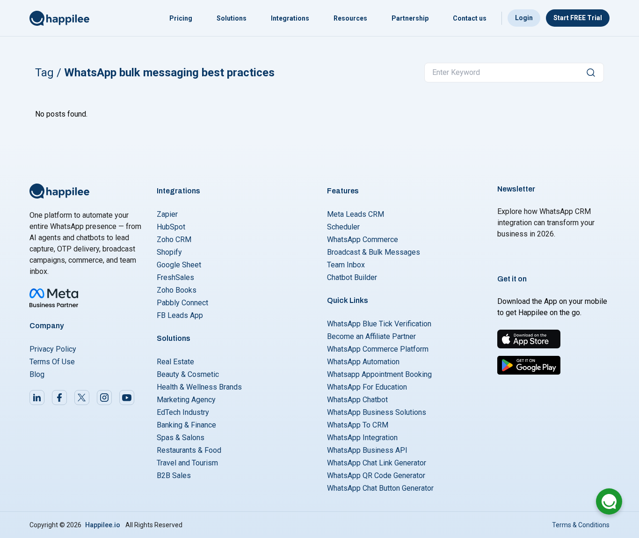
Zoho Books (176, 290)
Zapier (167, 214)
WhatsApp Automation (363, 361)
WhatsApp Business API (367, 450)
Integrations (290, 18)
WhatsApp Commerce (362, 239)
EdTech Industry (183, 412)
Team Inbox (346, 264)
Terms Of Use (52, 361)
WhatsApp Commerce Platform (377, 349)
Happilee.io (102, 525)
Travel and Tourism (187, 462)
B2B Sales (174, 475)
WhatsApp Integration (362, 437)
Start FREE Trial (577, 18)
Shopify (169, 252)
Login (524, 18)
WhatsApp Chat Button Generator (380, 488)
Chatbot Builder (352, 277)
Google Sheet (179, 264)
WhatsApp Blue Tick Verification (379, 323)
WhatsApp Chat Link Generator (376, 462)
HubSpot (171, 226)
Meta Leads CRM (355, 214)
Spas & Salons (180, 437)
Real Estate (175, 361)
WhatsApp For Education (367, 387)
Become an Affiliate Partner (371, 336)
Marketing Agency (186, 399)
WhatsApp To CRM (357, 424)
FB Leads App (180, 315)
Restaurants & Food (189, 450)
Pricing (180, 18)
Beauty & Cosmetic (188, 374)
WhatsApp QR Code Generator (376, 475)
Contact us (470, 18)
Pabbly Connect (182, 302)
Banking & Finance (186, 424)
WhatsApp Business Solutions (376, 412)
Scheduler (343, 226)
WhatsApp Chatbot (357, 399)
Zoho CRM (174, 239)
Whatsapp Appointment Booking (379, 374)
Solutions (232, 18)
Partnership (410, 18)
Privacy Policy (52, 349)
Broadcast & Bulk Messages (373, 252)
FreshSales (175, 277)
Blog (36, 374)
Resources (350, 18)
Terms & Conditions (581, 525)
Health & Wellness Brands (199, 387)
